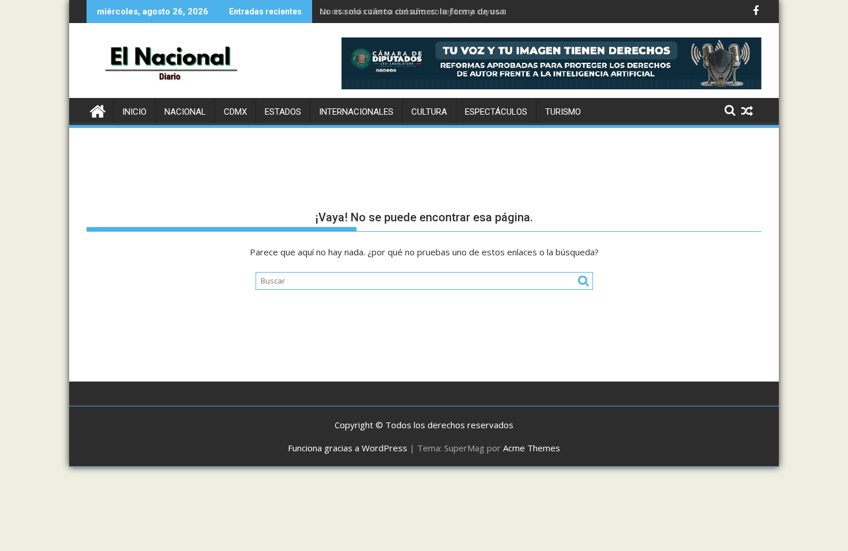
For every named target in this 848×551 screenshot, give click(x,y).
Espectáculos (496, 112)
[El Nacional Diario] (97, 109)
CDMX (235, 112)
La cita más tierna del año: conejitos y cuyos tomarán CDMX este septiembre (476, 11)
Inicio (134, 112)
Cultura (429, 112)
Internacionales (356, 112)
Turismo (563, 112)
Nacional (185, 112)
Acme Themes (531, 448)
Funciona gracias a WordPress (347, 448)
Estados (283, 112)
